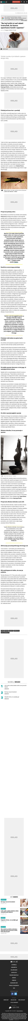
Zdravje (7, 688)
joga (2, 630)
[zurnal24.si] (3, 2)
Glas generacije (5, 632)
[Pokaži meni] (26, 2)
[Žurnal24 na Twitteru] (15, 994)
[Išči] (21, 2)
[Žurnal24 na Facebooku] (12, 994)
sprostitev (16, 630)
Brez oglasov (16, 1)
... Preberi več (16, 1019)
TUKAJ (16, 262)
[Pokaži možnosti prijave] (24, 2)
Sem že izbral (24, 20)
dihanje (11, 630)
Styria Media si (20, 1010)
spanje (6, 630)
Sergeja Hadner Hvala (10, 30)
